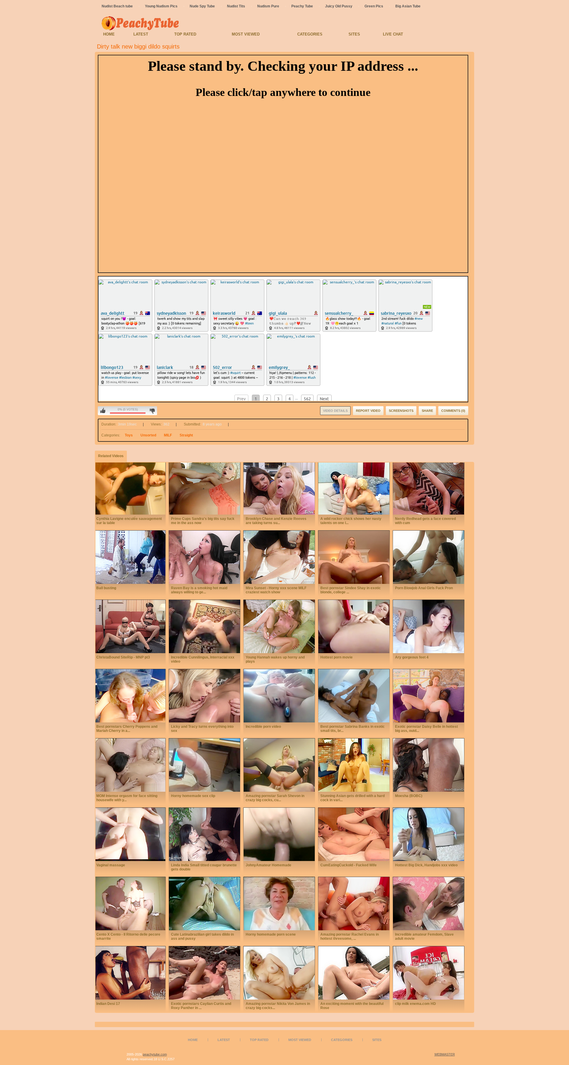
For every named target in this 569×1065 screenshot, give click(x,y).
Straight (186, 435)
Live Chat (393, 34)
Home (109, 34)
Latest (140, 34)
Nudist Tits (236, 6)
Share (427, 410)
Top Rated (185, 34)
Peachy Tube (302, 6)
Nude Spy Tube (202, 6)
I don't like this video (152, 410)
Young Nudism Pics (161, 6)
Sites (354, 34)
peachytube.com (155, 1054)
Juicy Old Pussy (338, 6)
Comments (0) (453, 410)
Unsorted (148, 435)
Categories (309, 34)
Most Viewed (246, 34)
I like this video (103, 410)
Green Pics (374, 6)
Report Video (368, 410)
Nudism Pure (268, 6)
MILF (168, 435)
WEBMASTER (444, 1054)
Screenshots (401, 410)
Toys (129, 435)
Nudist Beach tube (117, 6)
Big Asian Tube (408, 6)
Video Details (335, 410)
